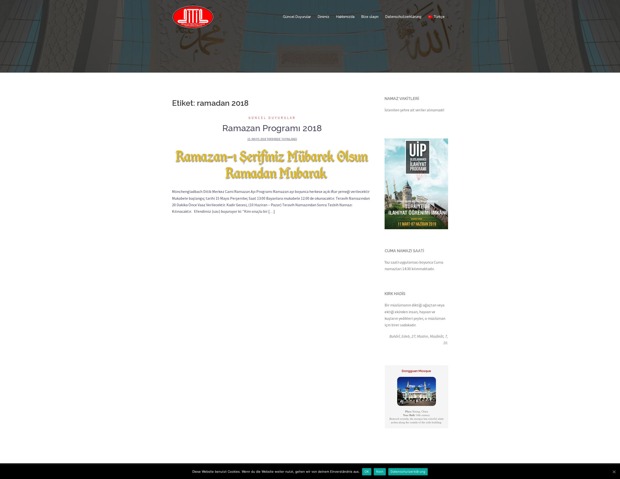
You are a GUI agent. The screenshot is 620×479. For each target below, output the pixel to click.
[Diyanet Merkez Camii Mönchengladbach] (193, 16)
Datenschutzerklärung (403, 17)
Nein (379, 471)
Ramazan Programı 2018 (272, 128)
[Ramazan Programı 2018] (272, 164)
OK (366, 471)
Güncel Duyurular (297, 17)
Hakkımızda (345, 17)
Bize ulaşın (370, 17)
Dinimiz (323, 17)
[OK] (614, 471)
